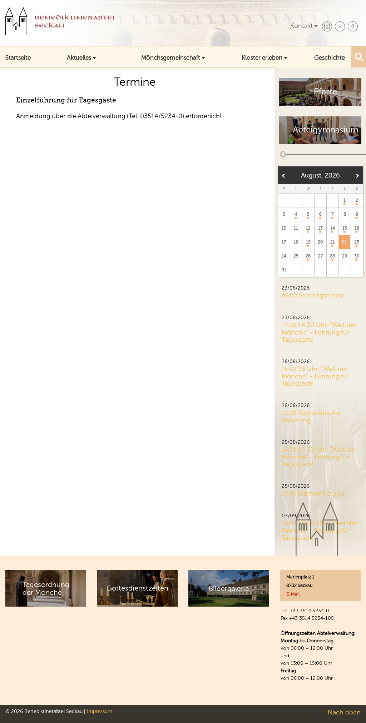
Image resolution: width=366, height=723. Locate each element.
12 (308, 228)
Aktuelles (79, 57)
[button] (359, 56)
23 (356, 242)
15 (344, 228)
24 (283, 255)
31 (284, 269)
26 (308, 255)
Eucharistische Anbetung (311, 416)
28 (332, 255)
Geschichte (329, 57)
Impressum (99, 711)
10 (284, 228)
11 (296, 228)
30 (356, 255)
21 (332, 242)
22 (344, 242)
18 (296, 242)
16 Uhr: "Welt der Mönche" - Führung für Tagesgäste (315, 376)
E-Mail (293, 594)
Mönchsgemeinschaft (170, 57)
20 (320, 242)
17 (284, 242)
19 (308, 242)
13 (320, 228)
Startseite (18, 57)
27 (320, 255)
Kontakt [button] (301, 26)
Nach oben (344, 712)
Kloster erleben (262, 57)
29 (344, 255)
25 (295, 255)
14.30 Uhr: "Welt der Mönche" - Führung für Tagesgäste (319, 332)
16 (357, 228)
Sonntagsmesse (322, 295)
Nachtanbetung (321, 493)
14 (332, 228)
